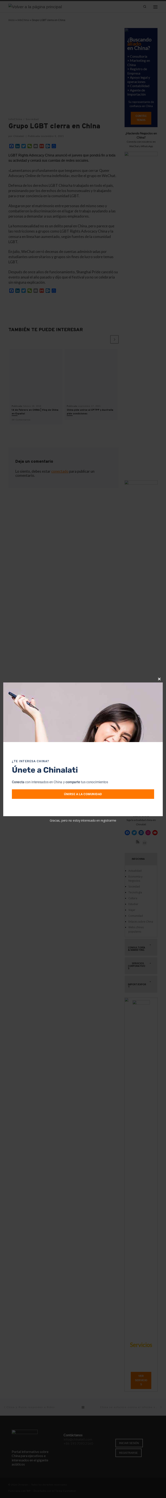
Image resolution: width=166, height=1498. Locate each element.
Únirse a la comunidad (83, 794)
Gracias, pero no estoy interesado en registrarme (83, 820)
